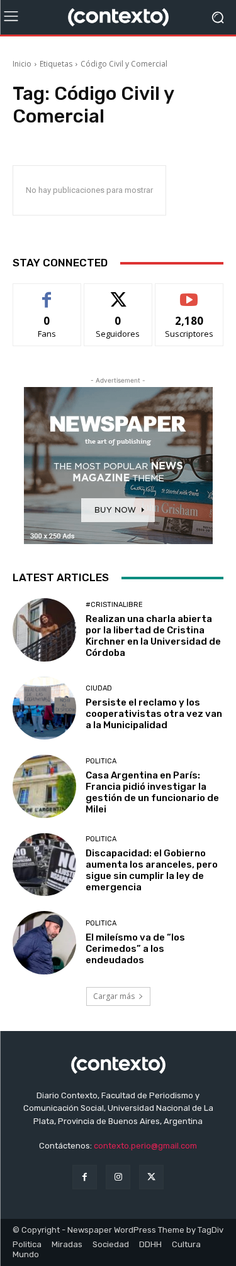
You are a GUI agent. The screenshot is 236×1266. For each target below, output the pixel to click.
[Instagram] (118, 1177)
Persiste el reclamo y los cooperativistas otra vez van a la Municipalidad (154, 714)
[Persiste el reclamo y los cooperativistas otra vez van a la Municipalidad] (44, 708)
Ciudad (99, 688)
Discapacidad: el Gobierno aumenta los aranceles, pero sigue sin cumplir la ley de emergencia (152, 870)
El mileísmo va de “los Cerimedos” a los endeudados (135, 949)
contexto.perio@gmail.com (145, 1145)
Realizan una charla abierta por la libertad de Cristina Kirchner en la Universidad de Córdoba (153, 635)
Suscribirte (189, 293)
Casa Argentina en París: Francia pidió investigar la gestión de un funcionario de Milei (152, 792)
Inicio (22, 63)
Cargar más (114, 996)
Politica (101, 761)
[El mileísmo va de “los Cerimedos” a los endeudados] (44, 942)
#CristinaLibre (114, 604)
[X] (151, 1177)
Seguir (118, 293)
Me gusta (47, 293)
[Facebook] (84, 1177)
